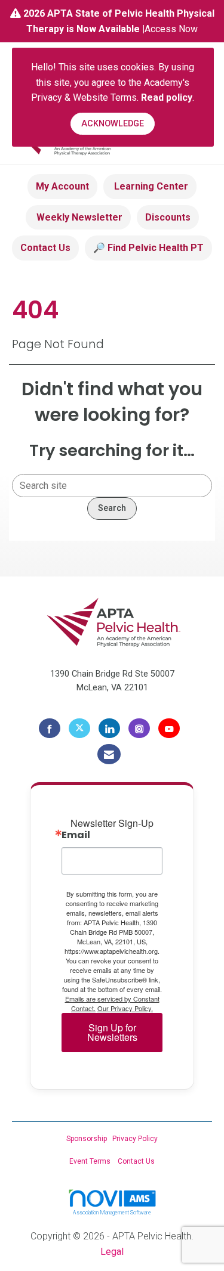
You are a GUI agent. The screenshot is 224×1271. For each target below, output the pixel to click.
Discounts (168, 217)
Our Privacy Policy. (125, 1008)
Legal (112, 1251)
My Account (62, 186)
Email (76, 835)
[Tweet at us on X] (79, 728)
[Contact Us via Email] (109, 754)
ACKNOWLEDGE (112, 124)
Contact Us (45, 247)
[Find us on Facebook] (49, 728)
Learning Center (150, 186)
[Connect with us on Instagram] (139, 728)
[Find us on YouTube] (169, 728)
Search (112, 508)
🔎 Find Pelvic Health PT (148, 247)
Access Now (171, 29)
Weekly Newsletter (78, 217)
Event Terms (90, 1161)
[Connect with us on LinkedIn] (109, 728)
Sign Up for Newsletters (112, 1032)
